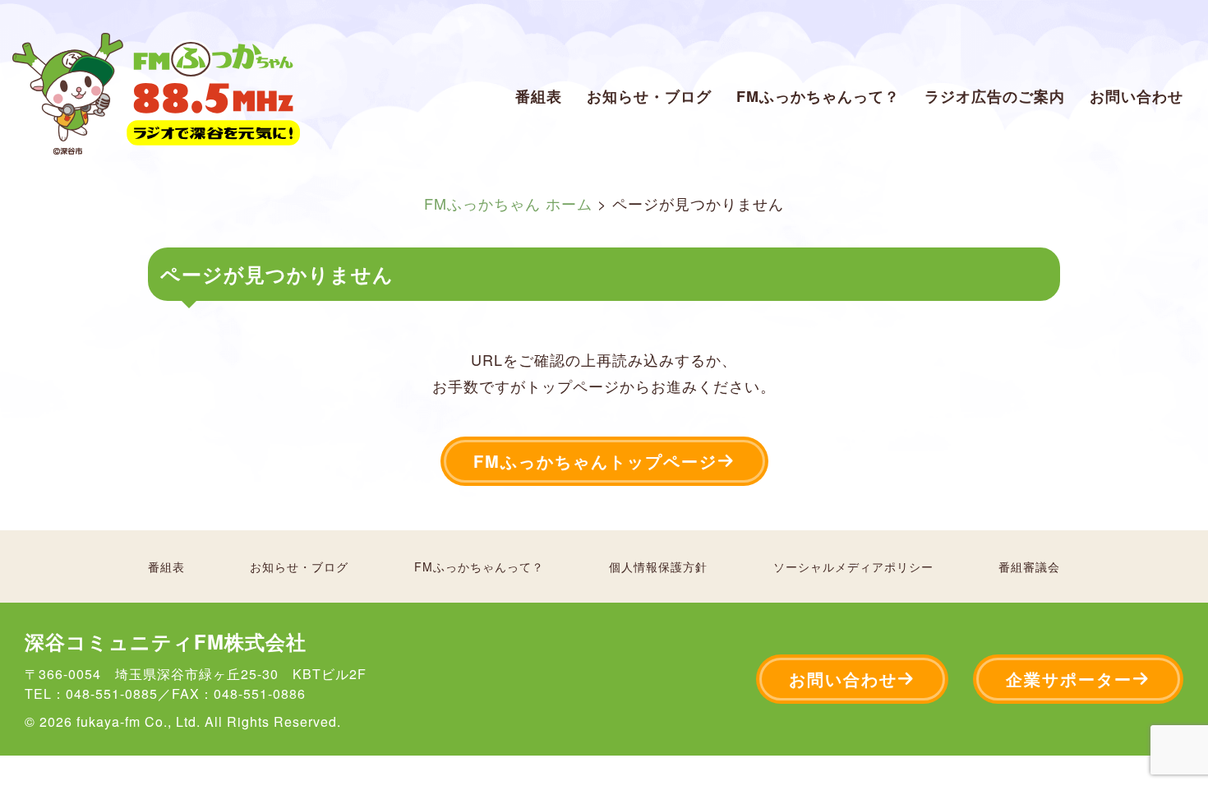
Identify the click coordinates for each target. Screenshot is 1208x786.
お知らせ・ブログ (649, 96)
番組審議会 (1029, 566)
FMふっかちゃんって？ (818, 96)
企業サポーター (1069, 679)
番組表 (538, 96)
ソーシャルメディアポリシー (853, 566)
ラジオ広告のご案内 (994, 96)
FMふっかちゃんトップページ (595, 461)
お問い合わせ (1136, 96)
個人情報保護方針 (658, 566)
